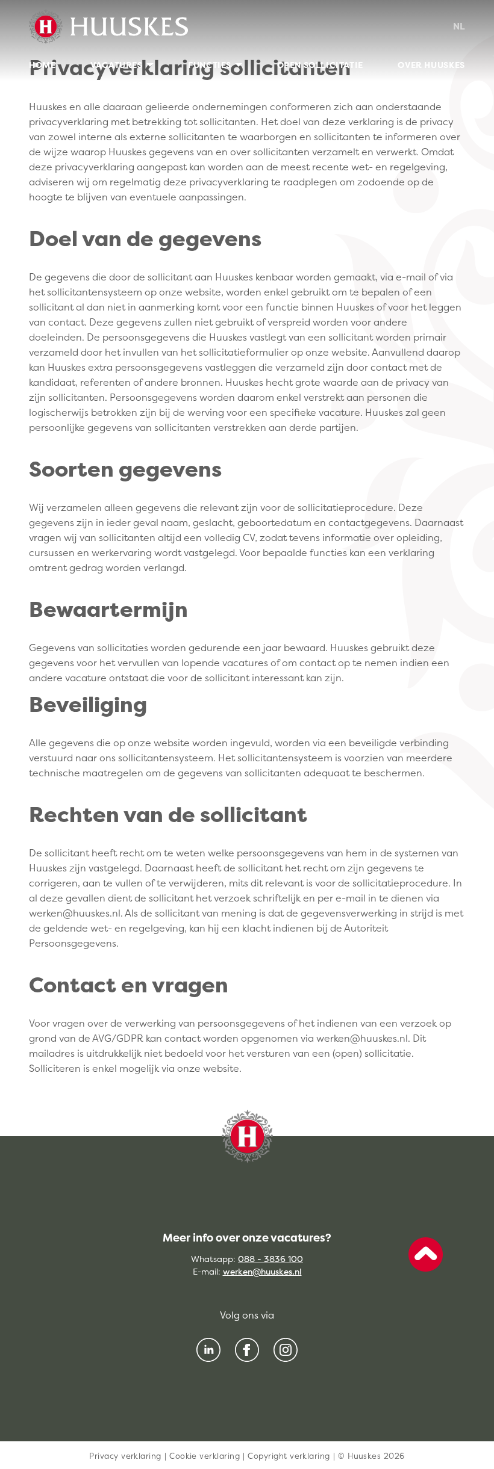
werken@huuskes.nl (262, 1271)
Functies (209, 64)
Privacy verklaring (125, 1455)
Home (42, 64)
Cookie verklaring (204, 1455)
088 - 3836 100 (270, 1258)
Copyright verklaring (289, 1455)
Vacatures (116, 64)
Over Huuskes (431, 64)
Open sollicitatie (320, 64)
